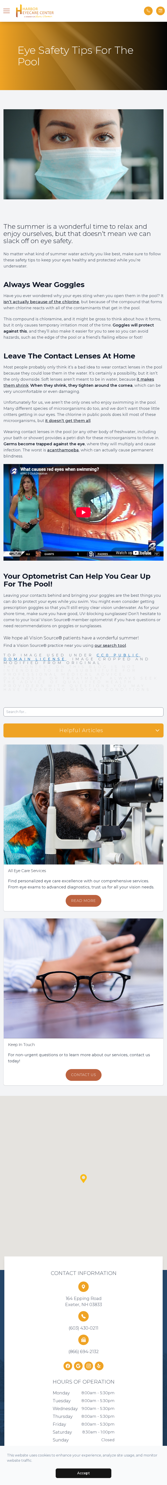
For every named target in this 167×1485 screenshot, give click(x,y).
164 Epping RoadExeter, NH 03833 (83, 1301)
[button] (6, 11)
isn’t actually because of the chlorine (41, 301)
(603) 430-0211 (83, 1328)
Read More (83, 901)
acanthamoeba (63, 450)
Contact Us (83, 1075)
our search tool (110, 645)
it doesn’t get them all (67, 420)
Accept (83, 1473)
